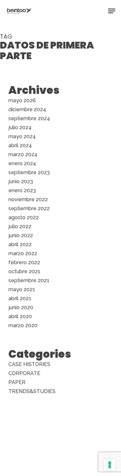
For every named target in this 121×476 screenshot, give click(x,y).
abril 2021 (19, 298)
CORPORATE (24, 373)
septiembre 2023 (29, 172)
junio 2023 (20, 181)
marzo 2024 (22, 154)
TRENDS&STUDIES (31, 391)
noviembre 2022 (28, 199)
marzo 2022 (22, 253)
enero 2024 (22, 163)
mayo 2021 (21, 289)
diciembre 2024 (27, 109)
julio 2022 (19, 226)
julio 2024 (20, 127)
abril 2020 (20, 316)
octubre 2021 (24, 271)
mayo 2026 (22, 100)
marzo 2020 (22, 325)
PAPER (16, 382)
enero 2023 (22, 190)
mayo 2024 (22, 136)
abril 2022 (20, 244)
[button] (111, 11)
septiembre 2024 (29, 118)
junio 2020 (20, 307)
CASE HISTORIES (29, 364)
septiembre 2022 (29, 208)
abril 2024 (20, 145)
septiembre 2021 (28, 280)
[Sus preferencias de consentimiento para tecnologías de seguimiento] (110, 465)
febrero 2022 (24, 262)
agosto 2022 (23, 217)
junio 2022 (20, 235)
